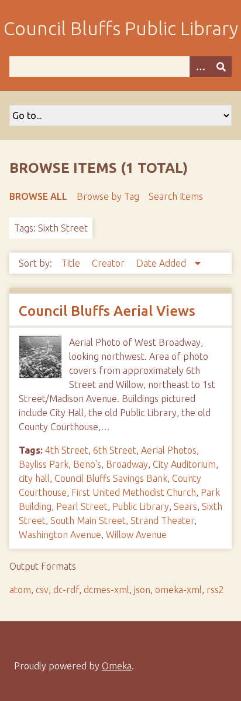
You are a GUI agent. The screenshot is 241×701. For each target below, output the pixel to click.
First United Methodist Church (133, 492)
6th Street (114, 450)
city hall (34, 478)
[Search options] (200, 66)
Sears (185, 506)
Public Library (140, 506)
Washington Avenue (60, 534)
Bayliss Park (43, 464)
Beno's (87, 464)
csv (42, 589)
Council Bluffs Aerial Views (107, 311)
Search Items (176, 196)
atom (20, 589)
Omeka (117, 666)
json (142, 589)
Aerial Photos (169, 450)
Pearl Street (82, 506)
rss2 (215, 589)
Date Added (162, 263)
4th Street (66, 450)
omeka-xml (178, 589)
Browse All (38, 196)
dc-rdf (66, 589)
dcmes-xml (106, 589)
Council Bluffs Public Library (121, 28)
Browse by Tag (108, 196)
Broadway (127, 464)
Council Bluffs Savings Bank (110, 478)
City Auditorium (184, 464)
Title (71, 263)
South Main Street (88, 520)
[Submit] (221, 66)
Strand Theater (162, 520)
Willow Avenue (136, 534)
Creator (109, 263)
